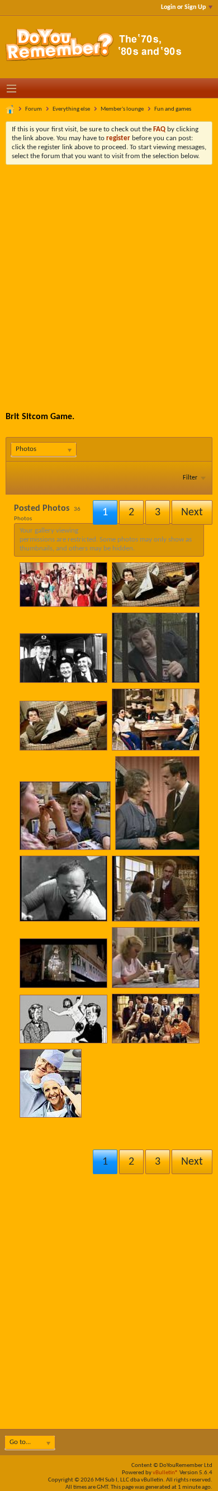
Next (192, 1161)
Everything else (71, 109)
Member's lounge (122, 109)
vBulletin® (165, 1473)
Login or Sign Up (183, 7)
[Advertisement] (109, 279)
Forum (33, 109)
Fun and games (172, 109)
